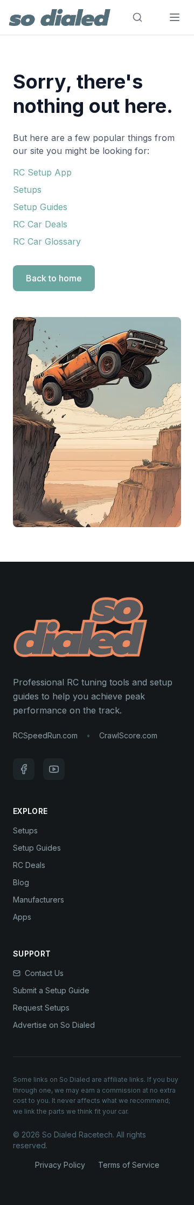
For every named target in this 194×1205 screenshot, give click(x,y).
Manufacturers (38, 899)
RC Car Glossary (47, 241)
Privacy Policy (60, 1164)
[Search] (137, 17)
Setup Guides (40, 206)
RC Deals (29, 865)
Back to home (54, 278)
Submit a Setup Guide (51, 990)
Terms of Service (129, 1164)
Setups (27, 189)
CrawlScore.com (128, 735)
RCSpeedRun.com (45, 735)
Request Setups (41, 1007)
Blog (21, 882)
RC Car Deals (40, 224)
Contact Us (44, 973)
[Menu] (174, 17)
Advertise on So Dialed (54, 1024)
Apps (22, 916)
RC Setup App (42, 172)
